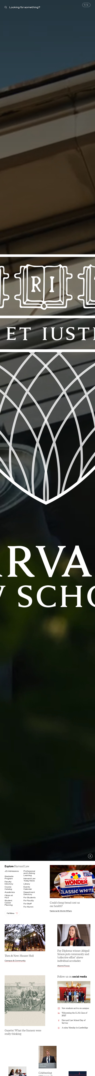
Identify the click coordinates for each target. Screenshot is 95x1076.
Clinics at (9, 896)
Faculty (9, 883)
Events (28, 888)
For (30, 897)
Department (29, 893)
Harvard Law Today (29, 879)
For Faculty (29, 900)
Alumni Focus (63, 966)
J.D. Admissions (12, 871)
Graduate (9, 877)
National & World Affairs (61, 911)
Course (8, 888)
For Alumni (29, 907)
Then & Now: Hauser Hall (19, 955)
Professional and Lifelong (29, 873)
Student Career (9, 902)
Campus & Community (15, 960)
